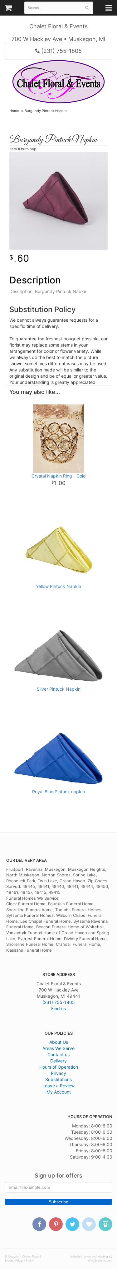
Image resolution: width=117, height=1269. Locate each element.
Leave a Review (58, 1085)
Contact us (58, 1054)
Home (14, 111)
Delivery (58, 1060)
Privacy (58, 1073)
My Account (58, 1091)
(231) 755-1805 (61, 51)
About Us (58, 1042)
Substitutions (58, 1079)
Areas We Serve (58, 1048)
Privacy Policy (24, 1260)
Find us (58, 1008)
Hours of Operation (58, 1067)
